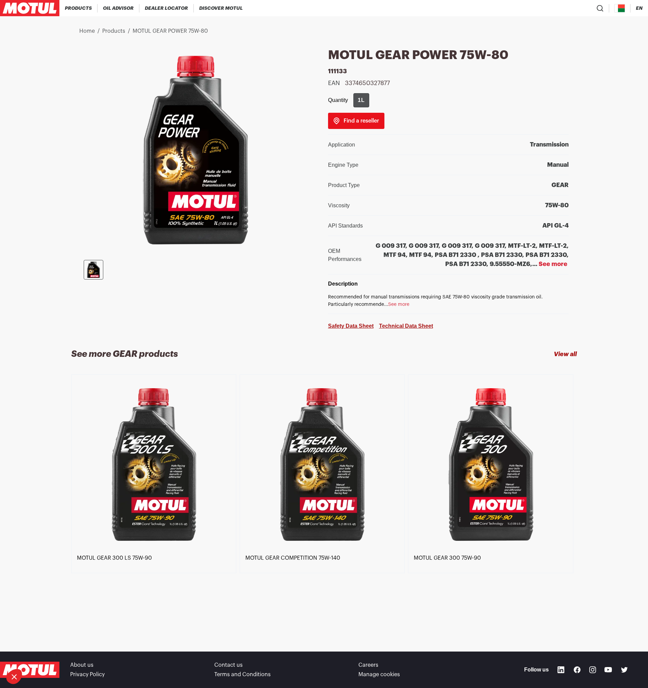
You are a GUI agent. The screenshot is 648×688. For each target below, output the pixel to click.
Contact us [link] (228, 665)
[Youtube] (608, 670)
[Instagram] (592, 669)
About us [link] (81, 665)
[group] (361, 100)
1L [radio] (361, 100)
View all (565, 354)
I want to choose (42, 654)
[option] (155, 500)
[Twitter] (624, 670)
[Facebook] (577, 670)
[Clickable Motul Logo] (29, 8)
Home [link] (87, 31)
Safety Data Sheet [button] (351, 326)
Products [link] (113, 31)
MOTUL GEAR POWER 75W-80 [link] (170, 31)
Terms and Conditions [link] (242, 674)
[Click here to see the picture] (93, 270)
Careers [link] (368, 665)
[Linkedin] (561, 670)
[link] (356, 121)
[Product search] (600, 8)
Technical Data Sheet (406, 326)
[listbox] (324, 500)
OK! (113, 654)
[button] (14, 676)
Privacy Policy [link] (87, 674)
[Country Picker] (619, 8)
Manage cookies (379, 674)
